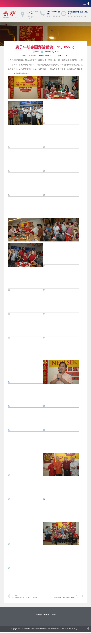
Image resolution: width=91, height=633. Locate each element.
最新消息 (32, 56)
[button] (84, 3)
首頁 (24, 56)
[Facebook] (88, 3)
